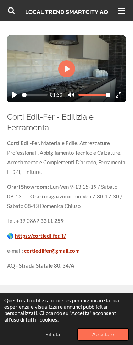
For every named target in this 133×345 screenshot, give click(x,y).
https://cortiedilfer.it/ (40, 235)
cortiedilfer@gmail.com (52, 250)
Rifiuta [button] (52, 334)
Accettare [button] (103, 334)
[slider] (35, 95)
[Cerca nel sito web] (11, 11)
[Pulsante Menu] (121, 11)
